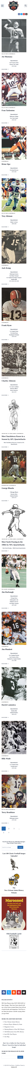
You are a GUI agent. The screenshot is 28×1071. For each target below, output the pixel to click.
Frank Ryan (6, 325)
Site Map (6, 1036)
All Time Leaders (12, 433)
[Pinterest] (24, 14)
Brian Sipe (6, 164)
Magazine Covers (9, 1027)
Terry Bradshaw (8, 812)
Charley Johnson (8, 381)
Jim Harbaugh (8, 592)
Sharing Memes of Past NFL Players (14, 1029)
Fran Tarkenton (8, 110)
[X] (21, 14)
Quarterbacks (11, 53)
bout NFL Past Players (10, 1034)
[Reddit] (14, 992)
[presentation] (14, 35)
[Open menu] (2, 5)
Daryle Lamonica (9, 705)
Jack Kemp (6, 268)
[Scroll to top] (8, 1067)
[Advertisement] (14, 965)
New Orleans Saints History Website (14, 890)
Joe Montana (7, 57)
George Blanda (8, 488)
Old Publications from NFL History (14, 1031)
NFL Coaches (4, 589)
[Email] (26, 14)
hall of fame (5, 53)
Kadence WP (14, 1067)
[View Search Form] (25, 5)
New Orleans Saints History (12, 1022)
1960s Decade (4, 433)
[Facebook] (19, 14)
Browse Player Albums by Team (13, 1024)
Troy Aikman (7, 216)
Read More (5, 69)
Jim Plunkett (7, 649)
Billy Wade (6, 759)
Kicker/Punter (5, 485)
